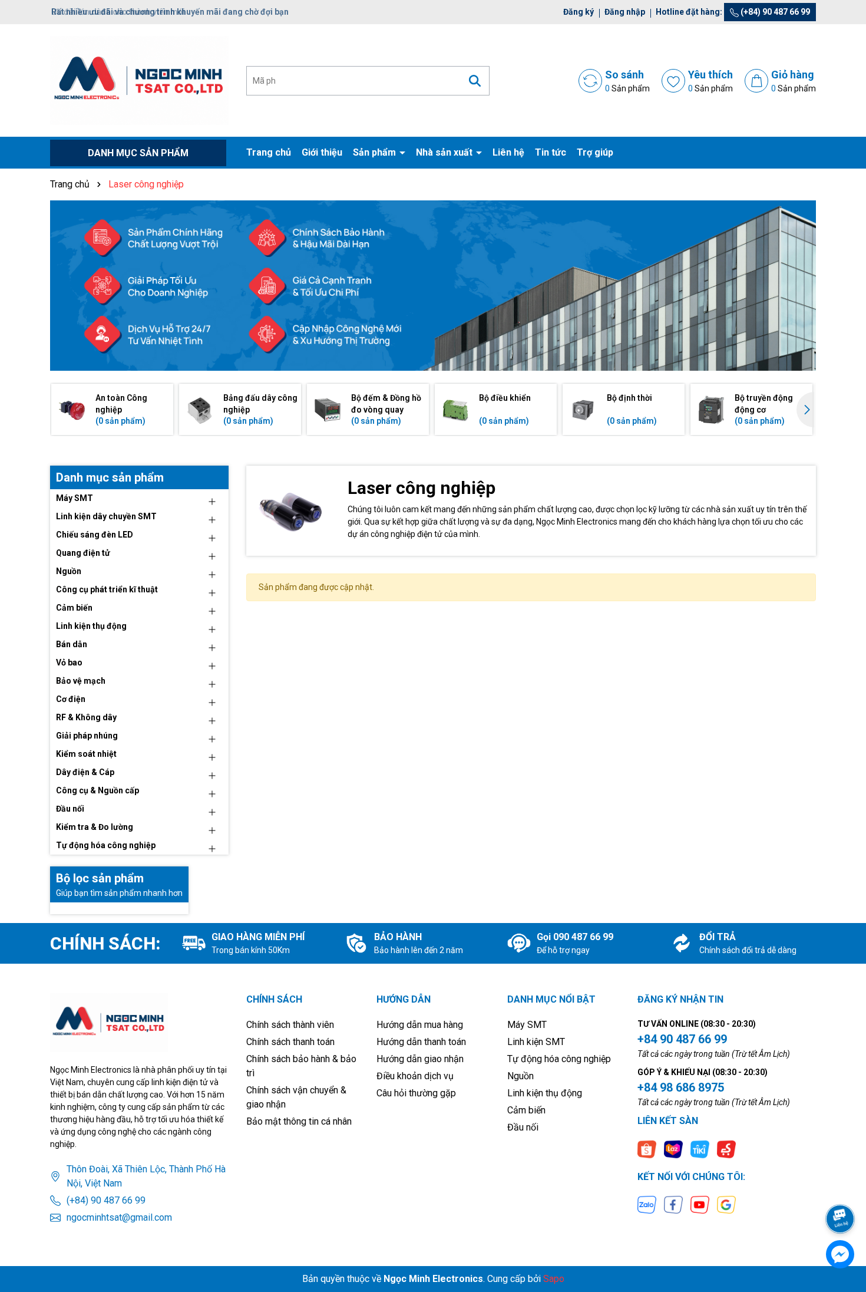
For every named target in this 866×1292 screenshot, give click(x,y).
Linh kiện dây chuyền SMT (106, 516)
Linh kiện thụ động (91, 626)
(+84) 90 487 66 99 (774, 12)
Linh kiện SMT (536, 1041)
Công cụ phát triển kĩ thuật (107, 589)
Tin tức (550, 152)
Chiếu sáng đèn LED (94, 534)
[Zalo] (646, 1204)
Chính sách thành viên (290, 1024)
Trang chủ (268, 152)
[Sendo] (726, 1148)
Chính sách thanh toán (290, 1041)
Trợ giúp (595, 152)
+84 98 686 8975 (680, 1087)
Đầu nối (70, 808)
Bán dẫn (71, 644)
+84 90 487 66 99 (682, 1039)
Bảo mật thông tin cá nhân (299, 1121)
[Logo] (139, 79)
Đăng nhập (624, 12)
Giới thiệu (322, 152)
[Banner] (433, 285)
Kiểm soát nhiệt (86, 754)
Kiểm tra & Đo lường (94, 827)
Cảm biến (74, 607)
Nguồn (68, 571)
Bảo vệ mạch (80, 680)
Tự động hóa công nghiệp (106, 845)
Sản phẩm (375, 152)
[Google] (726, 1204)
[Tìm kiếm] (475, 81)
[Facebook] (673, 1204)
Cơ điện (70, 699)
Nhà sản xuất (445, 152)
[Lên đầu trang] (840, 1186)
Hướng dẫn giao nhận (420, 1058)
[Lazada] (673, 1148)
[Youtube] (699, 1204)
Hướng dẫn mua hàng (419, 1024)
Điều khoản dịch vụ (415, 1076)
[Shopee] (646, 1148)
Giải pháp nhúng (87, 735)
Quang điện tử (83, 553)
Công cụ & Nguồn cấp (97, 790)
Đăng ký (578, 12)
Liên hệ (508, 152)
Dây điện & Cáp (85, 772)
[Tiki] (699, 1148)
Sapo (553, 1278)
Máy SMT (74, 498)
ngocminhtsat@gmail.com (119, 1217)
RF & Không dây (86, 717)
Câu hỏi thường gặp (416, 1093)
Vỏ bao (69, 662)
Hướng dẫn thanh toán (421, 1041)
